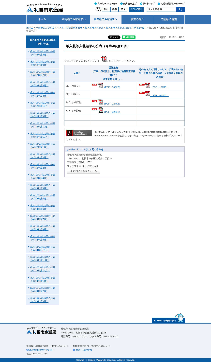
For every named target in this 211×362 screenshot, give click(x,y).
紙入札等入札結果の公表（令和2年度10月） (42, 104)
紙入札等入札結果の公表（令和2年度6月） (42, 115)
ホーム (29, 27)
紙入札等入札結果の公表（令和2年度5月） (42, 84)
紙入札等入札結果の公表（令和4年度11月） (42, 259)
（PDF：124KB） (112, 103)
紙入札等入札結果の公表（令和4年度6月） (42, 207)
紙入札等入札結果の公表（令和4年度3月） (42, 300)
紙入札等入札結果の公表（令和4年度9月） (42, 238)
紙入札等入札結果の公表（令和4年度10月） (42, 248)
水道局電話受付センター (42, 349)
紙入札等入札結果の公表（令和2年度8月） (42, 53)
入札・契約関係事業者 (70, 27)
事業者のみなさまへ (46, 27)
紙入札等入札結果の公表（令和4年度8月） (42, 228)
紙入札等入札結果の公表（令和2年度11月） (42, 125)
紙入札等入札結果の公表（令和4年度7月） (42, 218)
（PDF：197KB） (159, 87)
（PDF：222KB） (112, 112)
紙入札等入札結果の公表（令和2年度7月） (42, 73)
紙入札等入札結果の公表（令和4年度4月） (42, 187)
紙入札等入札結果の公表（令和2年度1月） (42, 145)
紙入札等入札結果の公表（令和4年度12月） (42, 269)
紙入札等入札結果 (94, 27)
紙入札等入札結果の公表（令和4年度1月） (42, 279)
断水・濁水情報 (84, 349)
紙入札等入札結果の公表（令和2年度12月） (42, 135)
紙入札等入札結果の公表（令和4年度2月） (42, 290)
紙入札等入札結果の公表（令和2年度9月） (42, 63)
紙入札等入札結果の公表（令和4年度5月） (42, 197)
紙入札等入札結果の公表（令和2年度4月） (42, 94)
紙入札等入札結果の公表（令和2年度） (126, 27)
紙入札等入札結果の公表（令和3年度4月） (42, 176)
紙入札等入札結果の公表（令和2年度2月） (42, 156)
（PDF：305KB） (112, 87)
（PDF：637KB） (159, 95)
